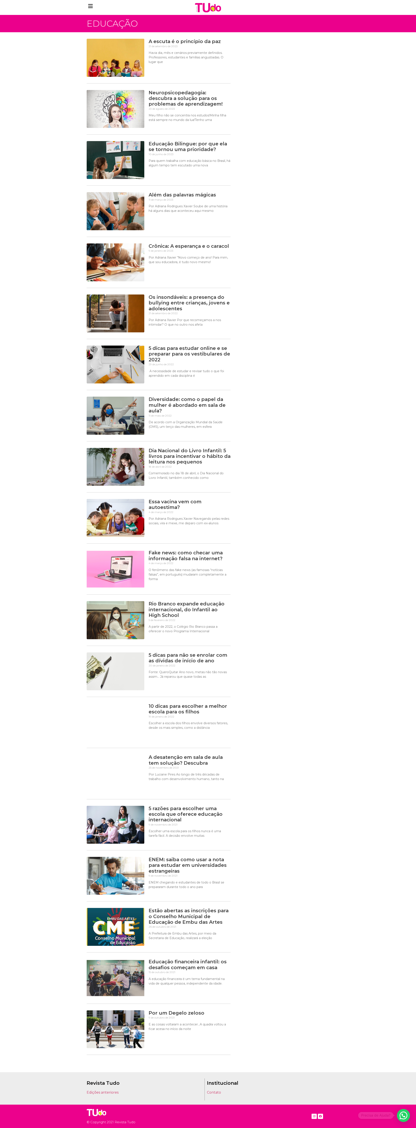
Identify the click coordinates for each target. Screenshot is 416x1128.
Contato (214, 1092)
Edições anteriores (103, 1092)
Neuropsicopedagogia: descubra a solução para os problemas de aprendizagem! (186, 98)
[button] (90, 6)
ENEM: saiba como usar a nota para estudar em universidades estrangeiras (188, 865)
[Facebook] (320, 1116)
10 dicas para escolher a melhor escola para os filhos (188, 709)
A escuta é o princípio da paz (185, 41)
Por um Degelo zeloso (176, 1013)
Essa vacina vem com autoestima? (175, 504)
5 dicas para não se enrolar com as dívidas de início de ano (188, 658)
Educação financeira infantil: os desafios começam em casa (188, 964)
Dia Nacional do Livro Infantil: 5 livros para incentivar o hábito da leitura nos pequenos (190, 456)
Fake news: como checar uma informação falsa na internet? (186, 555)
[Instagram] (314, 1116)
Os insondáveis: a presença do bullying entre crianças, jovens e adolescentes (189, 303)
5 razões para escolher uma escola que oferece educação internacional (186, 814)
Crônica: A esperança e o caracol (189, 246)
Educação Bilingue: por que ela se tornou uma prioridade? (188, 146)
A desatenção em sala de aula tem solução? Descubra (186, 760)
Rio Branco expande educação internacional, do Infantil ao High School (186, 609)
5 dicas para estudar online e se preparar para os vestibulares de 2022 (189, 354)
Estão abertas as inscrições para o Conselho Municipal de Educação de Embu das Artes (189, 916)
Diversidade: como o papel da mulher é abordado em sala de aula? (187, 405)
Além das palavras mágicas (182, 195)
